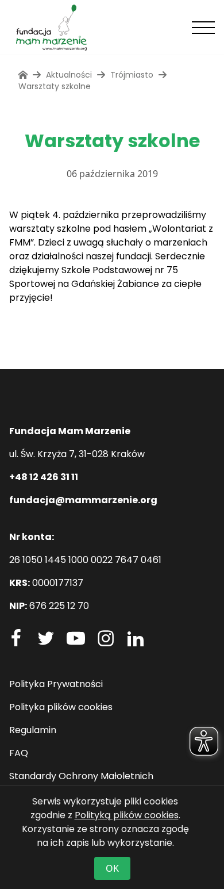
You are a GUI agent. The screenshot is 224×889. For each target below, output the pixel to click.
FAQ (18, 753)
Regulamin (32, 730)
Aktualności (69, 75)
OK (112, 868)
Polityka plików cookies (61, 707)
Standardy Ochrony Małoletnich (81, 776)
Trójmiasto (131, 75)
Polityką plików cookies (127, 815)
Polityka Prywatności (56, 684)
